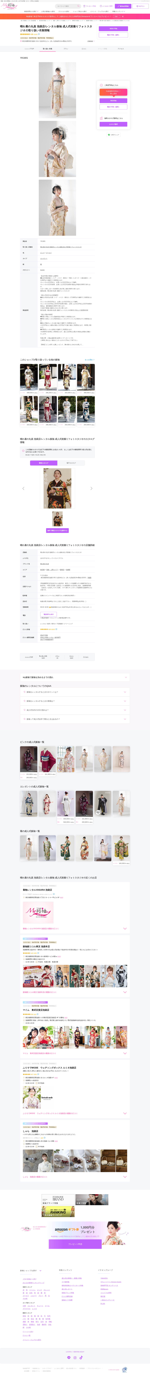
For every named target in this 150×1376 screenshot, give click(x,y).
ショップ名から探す (80, 11)
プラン (66, 49)
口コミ (84, 49)
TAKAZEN (104, 1278)
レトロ (34, 1309)
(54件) (35, 1074)
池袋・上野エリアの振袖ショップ (61, 20)
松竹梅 (48, 1319)
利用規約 (82, 1368)
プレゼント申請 (91, 6)
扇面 (24, 1322)
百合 (32, 1319)
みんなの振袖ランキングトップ (33, 1283)
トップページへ (145, 1)
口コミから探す (64, 11)
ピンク (42, 253)
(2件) (42, 1137)
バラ (24, 1319)
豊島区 (62, 570)
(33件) (35, 953)
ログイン (142, 6)
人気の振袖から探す (48, 11)
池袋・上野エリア (52, 570)
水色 (30, 1293)
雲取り (25, 1324)
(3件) (35, 1014)
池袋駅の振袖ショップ (91, 20)
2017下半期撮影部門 (46, 639)
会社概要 (26, 1371)
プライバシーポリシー (94, 1368)
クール (47, 1306)
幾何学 (44, 1324)
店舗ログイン (36, 1371)
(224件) (36, 34)
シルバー (34, 1296)
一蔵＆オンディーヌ (107, 1300)
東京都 (42, 570)
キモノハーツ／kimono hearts (111, 1282)
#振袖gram (104, 1289)
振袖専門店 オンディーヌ (109, 1285)
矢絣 (38, 1324)
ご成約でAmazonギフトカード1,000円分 (34, 938)
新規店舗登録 (47, 1371)
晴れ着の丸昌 (44, 564)
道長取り (32, 1324)
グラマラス (26, 1309)
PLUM (103, 1304)
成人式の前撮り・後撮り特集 (72, 1278)
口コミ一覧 (26, 1335)
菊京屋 (103, 1296)
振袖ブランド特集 (68, 1293)
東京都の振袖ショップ (44, 20)
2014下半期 (44, 635)
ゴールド (49, 253)
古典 (24, 1306)
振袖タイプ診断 (67, 1300)
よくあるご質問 (107, 6)
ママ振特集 (65, 1282)
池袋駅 (68, 570)
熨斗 (37, 1322)
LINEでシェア (115, 135)
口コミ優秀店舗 (67, 1296)
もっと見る (89, 360)
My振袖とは (36, 1368)
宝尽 (42, 1322)
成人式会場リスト (71, 1368)
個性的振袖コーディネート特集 (72, 1285)
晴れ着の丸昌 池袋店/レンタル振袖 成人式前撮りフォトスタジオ (115, 20)
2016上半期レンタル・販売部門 (50, 637)
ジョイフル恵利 (106, 1293)
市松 (49, 1324)
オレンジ (47, 1290)
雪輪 (50, 1322)
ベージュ (32, 1290)
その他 (25, 1298)
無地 (24, 1316)
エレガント (43, 258)
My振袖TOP (26, 1368)
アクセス (121, 49)
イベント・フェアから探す (99, 11)
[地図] (89, 577)
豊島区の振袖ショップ (77, 20)
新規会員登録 (124, 6)
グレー (41, 1296)
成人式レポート (67, 1289)
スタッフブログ (47, 1368)
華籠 (32, 1322)
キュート (40, 1306)
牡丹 (48, 1316)
